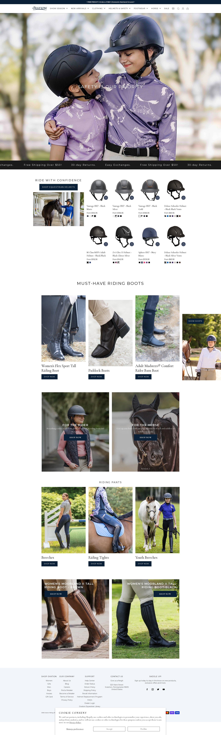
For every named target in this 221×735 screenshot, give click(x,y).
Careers (67, 687)
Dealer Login (89, 703)
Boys (49, 690)
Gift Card (49, 697)
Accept (109, 729)
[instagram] (152, 689)
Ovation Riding (49, 712)
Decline (144, 729)
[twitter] (158, 689)
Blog (67, 684)
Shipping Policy (90, 690)
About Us (67, 681)
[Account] (183, 8)
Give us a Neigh (116, 681)
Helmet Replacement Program (89, 697)
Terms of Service (67, 697)
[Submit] (178, 8)
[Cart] (187, 8)
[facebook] (147, 689)
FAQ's (89, 700)
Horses (49, 694)
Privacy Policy (75, 722)
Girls (49, 684)
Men (49, 687)
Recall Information (89, 694)
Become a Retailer (66, 694)
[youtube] (164, 689)
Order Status (90, 684)
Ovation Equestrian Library (89, 706)
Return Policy (89, 687)
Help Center (90, 681)
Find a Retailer (67, 690)
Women (49, 681)
